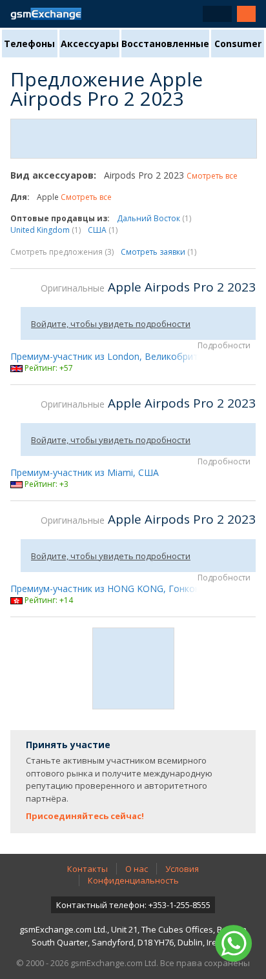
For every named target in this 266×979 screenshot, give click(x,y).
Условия (182, 869)
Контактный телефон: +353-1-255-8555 (133, 905)
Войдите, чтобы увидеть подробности (110, 324)
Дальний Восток (154, 218)
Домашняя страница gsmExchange (45, 14)
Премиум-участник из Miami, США (84, 472)
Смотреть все (212, 175)
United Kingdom (45, 229)
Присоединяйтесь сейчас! (85, 816)
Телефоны (29, 43)
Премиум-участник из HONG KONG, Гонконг (107, 588)
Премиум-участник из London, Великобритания (114, 356)
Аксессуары (90, 43)
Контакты (87, 869)
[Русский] (217, 14)
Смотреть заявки (158, 251)
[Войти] (246, 14)
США (103, 229)
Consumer (237, 43)
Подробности (224, 345)
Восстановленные (165, 43)
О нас (136, 869)
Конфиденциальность (133, 880)
